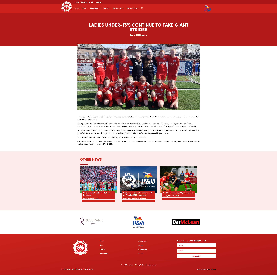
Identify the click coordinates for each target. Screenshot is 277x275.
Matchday (94, 8)
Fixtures (102, 249)
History (140, 245)
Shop (91, 2)
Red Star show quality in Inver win (178, 193)
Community (117, 8)
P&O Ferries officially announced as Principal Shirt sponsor (137, 194)
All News (95, 198)
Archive (144, 35)
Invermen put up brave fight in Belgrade (96, 194)
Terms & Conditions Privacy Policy (132, 265)
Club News (143, 198)
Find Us (141, 254)
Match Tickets (81, 2)
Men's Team (104, 253)
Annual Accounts (151, 265)
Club (84, 8)
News (77, 8)
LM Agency (212, 269)
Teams (105, 8)
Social (98, 2)
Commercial (132, 8)
